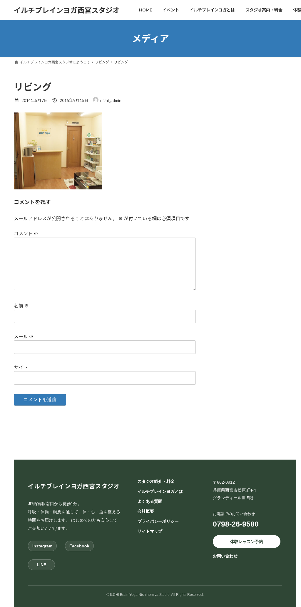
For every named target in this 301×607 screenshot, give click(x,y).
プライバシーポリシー (158, 521)
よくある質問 (150, 501)
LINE (41, 564)
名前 (21, 306)
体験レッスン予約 (246, 541)
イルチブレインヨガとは (160, 491)
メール (24, 336)
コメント (26, 233)
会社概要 (146, 511)
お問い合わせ (225, 556)
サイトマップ (150, 531)
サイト (21, 367)
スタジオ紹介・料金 (156, 481)
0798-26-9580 (236, 524)
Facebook (79, 546)
